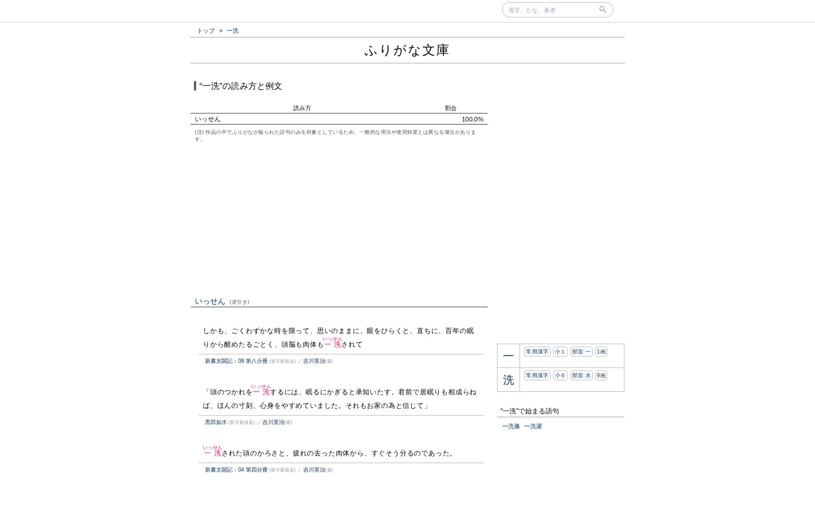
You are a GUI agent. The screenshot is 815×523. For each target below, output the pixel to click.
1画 (601, 351)
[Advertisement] (339, 218)
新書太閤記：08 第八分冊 (236, 361)
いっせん (222, 301)
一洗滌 (511, 426)
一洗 (333, 344)
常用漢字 (537, 351)
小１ (560, 351)
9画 (601, 375)
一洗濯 (533, 426)
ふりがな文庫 (407, 50)
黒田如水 (216, 422)
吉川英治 (314, 361)
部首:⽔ (581, 375)
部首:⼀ (581, 351)
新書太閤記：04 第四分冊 (236, 469)
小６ (560, 375)
